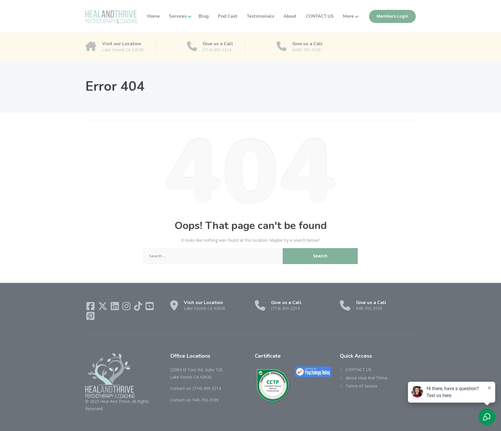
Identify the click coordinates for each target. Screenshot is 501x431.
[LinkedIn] (115, 308)
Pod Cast (227, 16)
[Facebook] (91, 308)
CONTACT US (320, 16)
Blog (204, 16)
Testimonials (260, 16)
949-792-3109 (206, 400)
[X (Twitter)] (103, 308)
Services (178, 16)
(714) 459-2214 (207, 388)
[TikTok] (138, 308)
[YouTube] (150, 308)
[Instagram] (127, 308)
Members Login (392, 16)
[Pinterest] (90, 318)
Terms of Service (361, 386)
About (290, 16)
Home (153, 16)
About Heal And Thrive (367, 378)
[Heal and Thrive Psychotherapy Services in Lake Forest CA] (111, 16)
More (348, 16)
